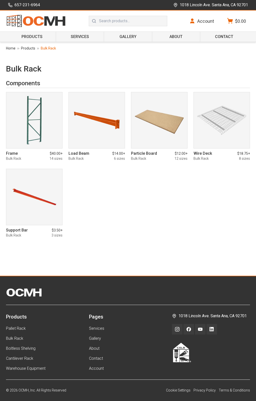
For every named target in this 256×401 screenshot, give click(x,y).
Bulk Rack (14, 338)
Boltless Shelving (21, 348)
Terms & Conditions (234, 390)
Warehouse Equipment (26, 368)
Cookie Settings (178, 390)
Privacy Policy (205, 390)
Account (96, 368)
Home (11, 48)
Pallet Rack (16, 328)
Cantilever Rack (19, 358)
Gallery (128, 36)
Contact (224, 36)
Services (80, 36)
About (176, 36)
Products (32, 36)
